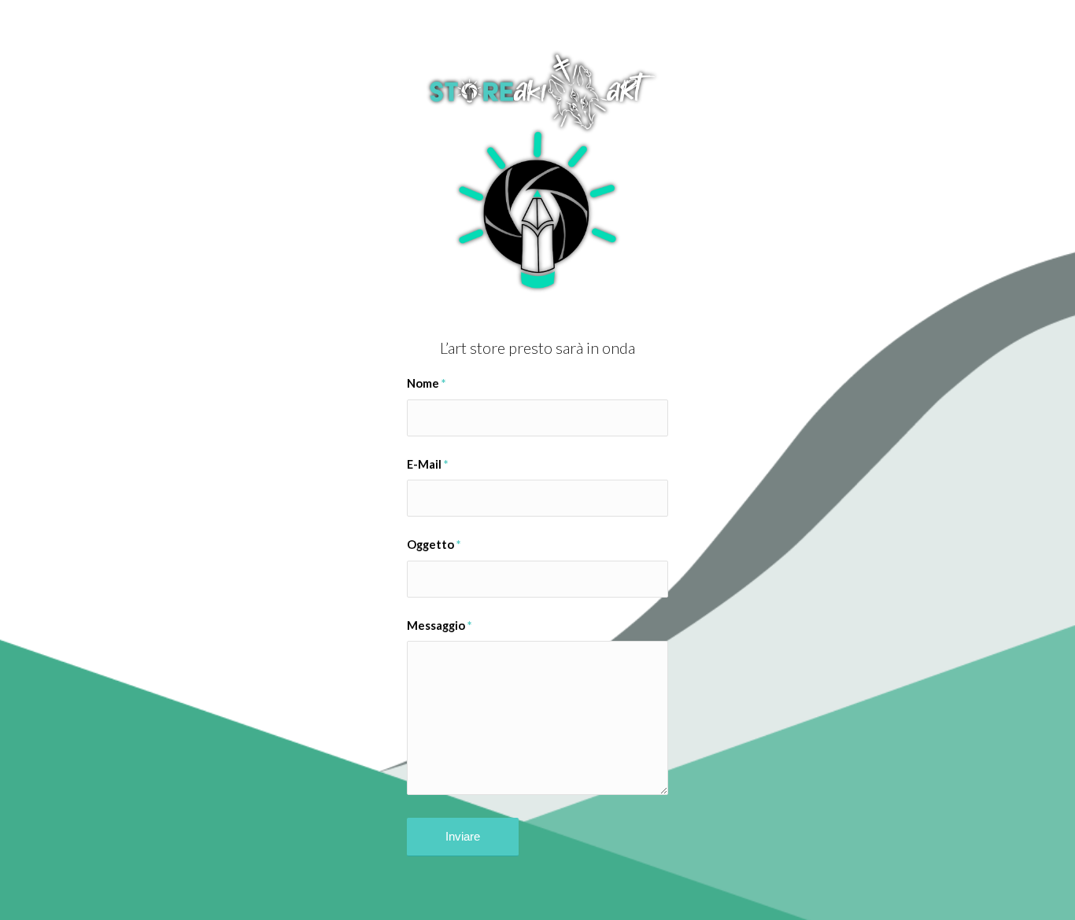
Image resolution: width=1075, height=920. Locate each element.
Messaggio (439, 625)
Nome (426, 383)
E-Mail (427, 464)
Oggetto (433, 544)
